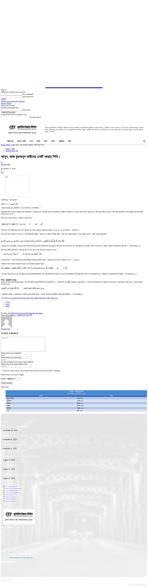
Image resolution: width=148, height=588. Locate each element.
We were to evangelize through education (27, 313)
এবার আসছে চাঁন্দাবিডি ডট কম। (11, 465)
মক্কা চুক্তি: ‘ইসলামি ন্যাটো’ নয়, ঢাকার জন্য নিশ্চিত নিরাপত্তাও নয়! (21, 456)
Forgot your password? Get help (13, 101)
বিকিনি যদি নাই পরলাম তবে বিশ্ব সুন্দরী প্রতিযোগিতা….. (18, 426)
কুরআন (8, 306)
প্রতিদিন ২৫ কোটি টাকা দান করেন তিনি (20, 315)
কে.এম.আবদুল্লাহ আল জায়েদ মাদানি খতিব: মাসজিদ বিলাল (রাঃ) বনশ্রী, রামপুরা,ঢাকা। (33, 298)
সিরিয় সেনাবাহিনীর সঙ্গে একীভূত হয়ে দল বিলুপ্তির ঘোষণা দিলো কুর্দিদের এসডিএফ (24, 474)
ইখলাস (7, 304)
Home (3, 145)
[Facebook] (142, 117)
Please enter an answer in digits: (12, 375)
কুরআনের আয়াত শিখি (12, 151)
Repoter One (5, 164)
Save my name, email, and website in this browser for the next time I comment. (32, 371)
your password (27, 97)
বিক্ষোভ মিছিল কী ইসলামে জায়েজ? (12, 445)
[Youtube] (145, 117)
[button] (144, 141)
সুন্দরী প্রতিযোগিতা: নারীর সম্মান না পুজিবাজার (15, 436)
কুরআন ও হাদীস (10, 145)
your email (26, 110)
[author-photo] (6, 327)
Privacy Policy (6, 103)
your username (27, 94)
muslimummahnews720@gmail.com (20, 557)
